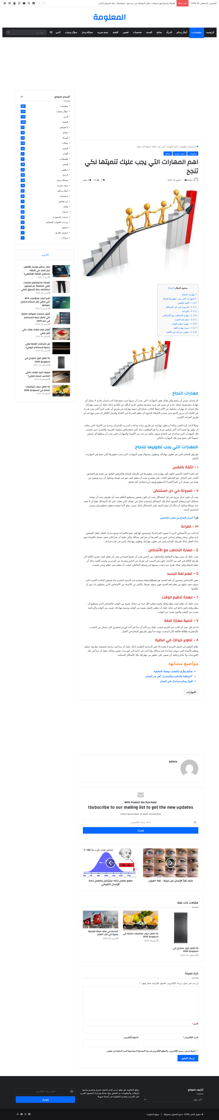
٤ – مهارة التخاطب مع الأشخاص (180, 315)
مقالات (65, 143)
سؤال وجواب (71, 32)
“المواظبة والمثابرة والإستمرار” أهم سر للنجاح (169, 676)
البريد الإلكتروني (190, 1037)
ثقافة (65, 206)
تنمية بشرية (102, 32)
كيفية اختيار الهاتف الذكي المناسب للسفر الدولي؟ (37, 374)
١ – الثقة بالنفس (187, 302)
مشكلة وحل (87, 32)
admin (173, 761)
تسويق (65, 227)
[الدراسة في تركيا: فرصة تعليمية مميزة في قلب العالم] (100, 919)
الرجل (65, 174)
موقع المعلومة (153, 1114)
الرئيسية (210, 32)
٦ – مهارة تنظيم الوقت (184, 323)
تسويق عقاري (61, 232)
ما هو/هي (63, 127)
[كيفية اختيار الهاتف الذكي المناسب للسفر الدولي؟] (61, 377)
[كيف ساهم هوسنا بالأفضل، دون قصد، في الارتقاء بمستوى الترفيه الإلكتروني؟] (61, 271)
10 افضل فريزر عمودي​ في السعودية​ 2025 (185, 949)
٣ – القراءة (189, 311)
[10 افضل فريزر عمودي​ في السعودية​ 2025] (180, 928)
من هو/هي (63, 201)
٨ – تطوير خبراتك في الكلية (181, 332)
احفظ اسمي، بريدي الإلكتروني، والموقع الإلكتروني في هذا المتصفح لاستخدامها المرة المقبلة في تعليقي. (151, 1051)
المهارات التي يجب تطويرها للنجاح (180, 298)
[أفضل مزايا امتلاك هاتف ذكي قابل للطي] (61, 334)
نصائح (159, 32)
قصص (126, 32)
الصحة (149, 32)
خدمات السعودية (60, 217)
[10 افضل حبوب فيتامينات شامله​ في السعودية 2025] (140, 921)
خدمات (65, 211)
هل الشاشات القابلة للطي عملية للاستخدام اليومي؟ (37, 346)
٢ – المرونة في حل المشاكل (181, 307)
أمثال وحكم (182, 32)
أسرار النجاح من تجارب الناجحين (176, 517)
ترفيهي (65, 169)
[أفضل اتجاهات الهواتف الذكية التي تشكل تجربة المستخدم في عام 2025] (61, 318)
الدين (58, 32)
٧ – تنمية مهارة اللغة (185, 327)
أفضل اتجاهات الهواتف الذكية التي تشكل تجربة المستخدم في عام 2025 (35, 317)
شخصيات (137, 32)
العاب (65, 153)
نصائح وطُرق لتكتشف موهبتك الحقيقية (173, 671)
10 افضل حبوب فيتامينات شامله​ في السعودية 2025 (140, 935)
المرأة (169, 32)
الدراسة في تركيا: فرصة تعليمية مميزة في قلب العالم (103, 932)
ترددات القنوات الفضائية (57, 222)
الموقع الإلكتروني (130, 1037)
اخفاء (171, 288)
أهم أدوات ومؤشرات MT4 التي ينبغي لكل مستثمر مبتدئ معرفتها (146, 3)
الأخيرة (45, 254)
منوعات (64, 237)
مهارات (190, 692)
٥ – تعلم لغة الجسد (186, 319)
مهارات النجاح (189, 294)
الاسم (195, 1023)
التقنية (115, 32)
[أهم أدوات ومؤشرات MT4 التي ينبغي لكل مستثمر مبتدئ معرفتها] (61, 303)
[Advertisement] (109, 62)
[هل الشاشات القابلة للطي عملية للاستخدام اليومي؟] (61, 348)
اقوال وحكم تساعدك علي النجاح (176, 681)
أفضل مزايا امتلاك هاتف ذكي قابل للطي (36, 331)
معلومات (197, 32)
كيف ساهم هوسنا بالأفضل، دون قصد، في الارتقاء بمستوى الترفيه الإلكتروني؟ (36, 270)
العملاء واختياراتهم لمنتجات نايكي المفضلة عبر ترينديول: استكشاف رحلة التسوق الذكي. (35, 286)
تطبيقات (64, 158)
